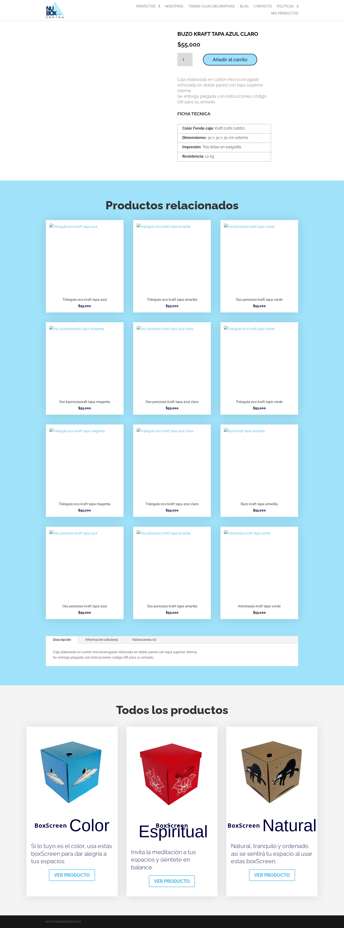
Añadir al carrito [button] (84, 274)
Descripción (62, 640)
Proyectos (145, 6)
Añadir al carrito (230, 59)
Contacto (263, 6)
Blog (244, 6)
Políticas (285, 6)
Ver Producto (72, 875)
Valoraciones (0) (144, 640)
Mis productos (284, 13)
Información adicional (101, 640)
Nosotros (174, 6)
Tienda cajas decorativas (211, 6)
